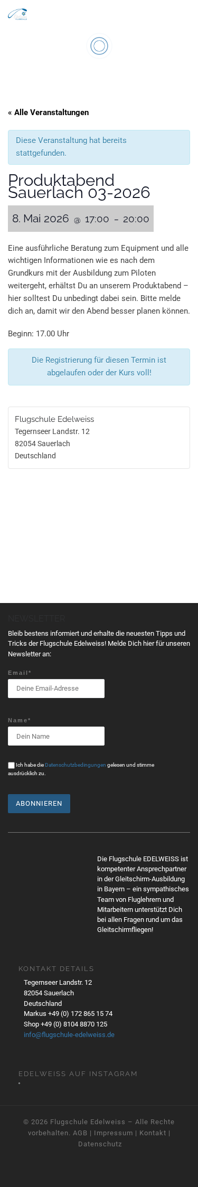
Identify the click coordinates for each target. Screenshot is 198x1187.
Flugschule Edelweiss (88, 1122)
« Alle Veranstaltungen (48, 112)
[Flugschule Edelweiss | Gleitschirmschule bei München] (17, 12)
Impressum (113, 1133)
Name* (19, 720)
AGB (80, 1133)
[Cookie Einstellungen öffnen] (19, 1174)
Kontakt (152, 1133)
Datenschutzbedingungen (75, 765)
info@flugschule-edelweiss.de (69, 1035)
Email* (20, 673)
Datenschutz (100, 1144)
